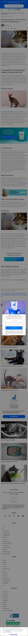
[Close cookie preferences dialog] (25, 629)
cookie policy (8, 630)
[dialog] (14, 318)
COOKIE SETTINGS (13, 634)
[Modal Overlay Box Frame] (14, 318)
